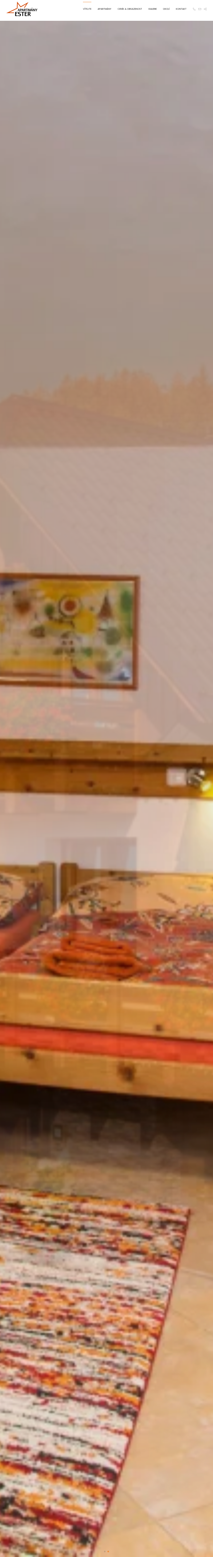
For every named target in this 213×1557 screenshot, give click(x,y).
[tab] (105, 1551)
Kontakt (181, 8)
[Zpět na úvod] (21, 9)
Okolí (166, 8)
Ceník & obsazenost (130, 8)
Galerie (152, 8)
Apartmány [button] (104, 8)
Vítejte (87, 8)
